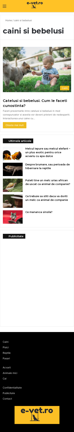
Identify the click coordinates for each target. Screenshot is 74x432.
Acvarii (7, 367)
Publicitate (9, 393)
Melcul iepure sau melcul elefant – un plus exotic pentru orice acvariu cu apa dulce (47, 152)
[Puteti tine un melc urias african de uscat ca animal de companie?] (13, 185)
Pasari (6, 358)
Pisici (6, 347)
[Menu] (4, 7)
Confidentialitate (12, 387)
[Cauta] (69, 7)
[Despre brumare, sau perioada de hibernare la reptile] (13, 169)
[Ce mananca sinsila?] (13, 217)
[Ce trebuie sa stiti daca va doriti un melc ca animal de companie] (13, 201)
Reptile (7, 352)
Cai (4, 378)
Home (8, 20)
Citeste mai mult (15, 125)
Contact (7, 398)
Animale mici (10, 373)
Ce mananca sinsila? (38, 212)
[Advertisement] (37, 280)
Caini (5, 341)
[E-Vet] (27, 6)
